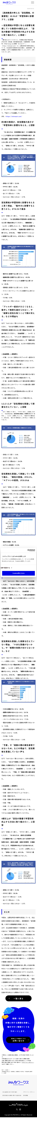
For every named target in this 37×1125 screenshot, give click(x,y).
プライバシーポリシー (27, 1062)
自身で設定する (5, 567)
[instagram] (20, 1109)
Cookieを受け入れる (19, 573)
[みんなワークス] (9, 3)
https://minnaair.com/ (14, 116)
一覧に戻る (18, 998)
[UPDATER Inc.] (18, 1104)
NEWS (6, 1070)
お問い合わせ (18, 1040)
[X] (17, 1109)
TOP (2, 1070)
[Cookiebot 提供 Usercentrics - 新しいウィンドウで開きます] (27, 550)
